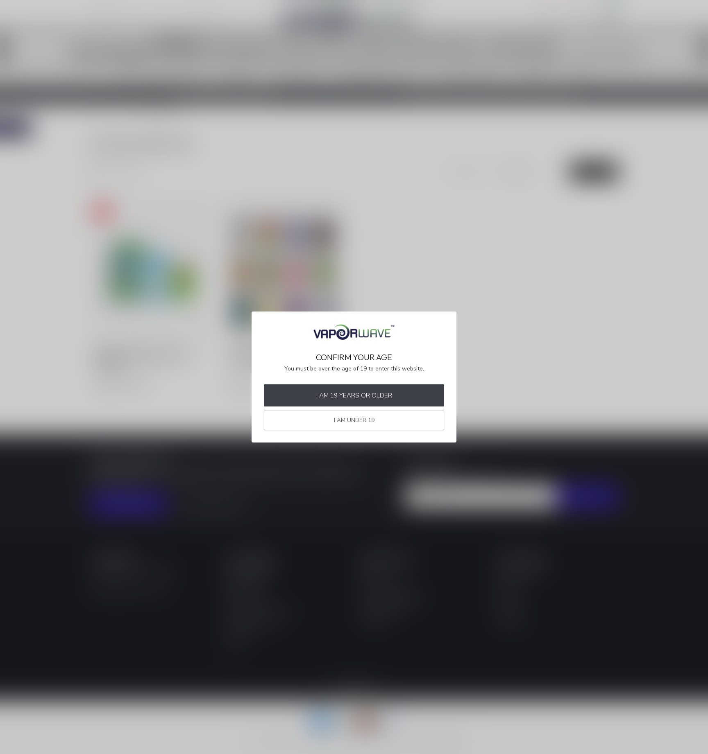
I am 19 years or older (354, 395)
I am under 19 (354, 420)
